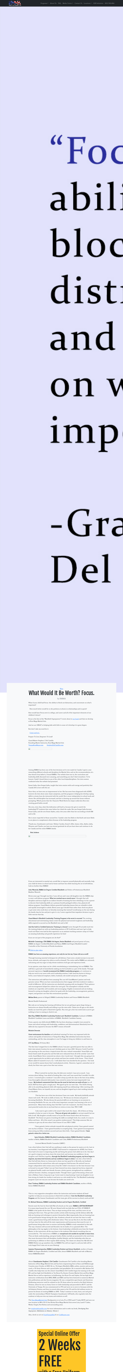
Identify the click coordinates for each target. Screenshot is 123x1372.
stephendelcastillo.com (39, 1308)
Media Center (67, 3)
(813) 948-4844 (109, 3)
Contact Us (78, 3)
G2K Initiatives (98, 3)
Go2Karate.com (64, 1315)
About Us (53, 3)
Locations (87, 3)
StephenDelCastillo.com (55, 745)
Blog (61, 689)
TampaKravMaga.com (35, 745)
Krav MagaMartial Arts (39, 1300)
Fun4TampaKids (49, 1315)
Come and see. (35, 733)
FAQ (59, 3)
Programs (44, 3)
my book (76, 719)
